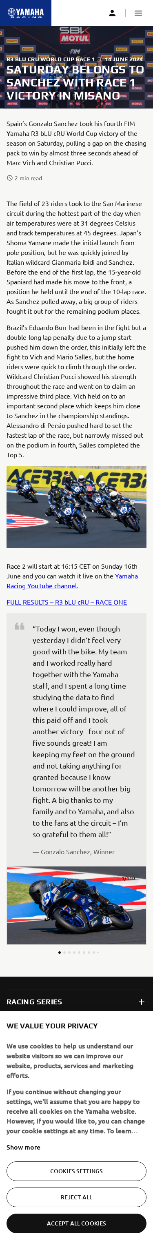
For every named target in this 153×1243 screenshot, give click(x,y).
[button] (138, 13)
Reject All (76, 1197)
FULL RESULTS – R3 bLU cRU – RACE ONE (67, 602)
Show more (23, 1146)
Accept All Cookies (76, 1223)
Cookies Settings (76, 1171)
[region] (76, 1127)
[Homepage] (26, 13)
